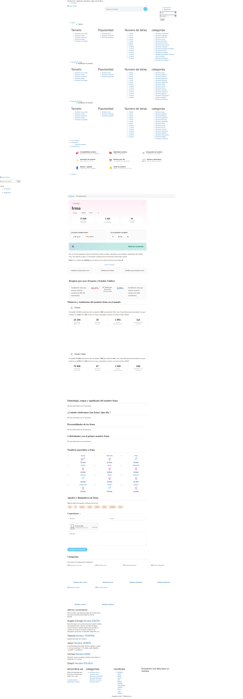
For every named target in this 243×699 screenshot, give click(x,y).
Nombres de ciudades (162, 60)
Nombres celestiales (161, 58)
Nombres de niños (76, 101)
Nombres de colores (161, 43)
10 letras (131, 47)
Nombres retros (160, 39)
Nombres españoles (161, 82)
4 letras (131, 35)
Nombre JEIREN (82, 642)
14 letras (131, 54)
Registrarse (167, 9)
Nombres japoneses (161, 78)
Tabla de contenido (136, 246)
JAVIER (120, 687)
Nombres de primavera (162, 45)
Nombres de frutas (161, 50)
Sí (112, 236)
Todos (73, 23)
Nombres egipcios (160, 94)
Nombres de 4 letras (107, 270)
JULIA (119, 678)
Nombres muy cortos (81, 33)
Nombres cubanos (108, 604)
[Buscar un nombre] (145, 9)
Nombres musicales (161, 47)
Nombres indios (160, 84)
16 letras (131, 58)
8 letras (131, 43)
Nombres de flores (161, 37)
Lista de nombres (80, 144)
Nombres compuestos (162, 33)
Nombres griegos (160, 97)
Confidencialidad (72, 680)
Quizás (120, 236)
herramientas (75, 146)
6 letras (131, 39)
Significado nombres (73, 682)
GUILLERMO (121, 686)
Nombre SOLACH (84, 663)
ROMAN (120, 684)
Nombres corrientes (108, 35)
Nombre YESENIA (85, 635)
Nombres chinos (160, 88)
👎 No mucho (89, 236)
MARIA (120, 682)
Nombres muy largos (81, 41)
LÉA (119, 680)
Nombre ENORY (91, 620)
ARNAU (120, 693)
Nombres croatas (80, 604)
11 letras (131, 49)
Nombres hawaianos (161, 92)
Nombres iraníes (160, 86)
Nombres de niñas (76, 62)
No (128, 236)
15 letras (131, 56)
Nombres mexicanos (161, 99)
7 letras (131, 41)
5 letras (131, 37)
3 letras (131, 33)
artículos (73, 174)
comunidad (74, 142)
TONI (119, 689)
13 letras (131, 52)
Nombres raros (106, 33)
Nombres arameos (161, 90)
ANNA (119, 676)
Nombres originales (161, 35)
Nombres (71, 196)
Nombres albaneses (163, 582)
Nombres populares (108, 37)
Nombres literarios (160, 41)
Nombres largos (80, 39)
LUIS (119, 691)
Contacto (74, 3)
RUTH (119, 674)
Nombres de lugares (161, 52)
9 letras (131, 45)
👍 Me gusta (77, 236)
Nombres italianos (160, 76)
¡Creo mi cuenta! (110, 265)
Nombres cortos (80, 35)
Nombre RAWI (83, 654)
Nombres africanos (161, 80)
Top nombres (75, 140)
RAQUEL (120, 672)
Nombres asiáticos (161, 75)
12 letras (131, 50)
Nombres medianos (81, 37)
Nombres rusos (160, 73)
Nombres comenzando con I (80, 270)
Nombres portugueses (162, 95)
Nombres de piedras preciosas (164, 49)
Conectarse (167, 8)
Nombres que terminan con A (134, 270)
